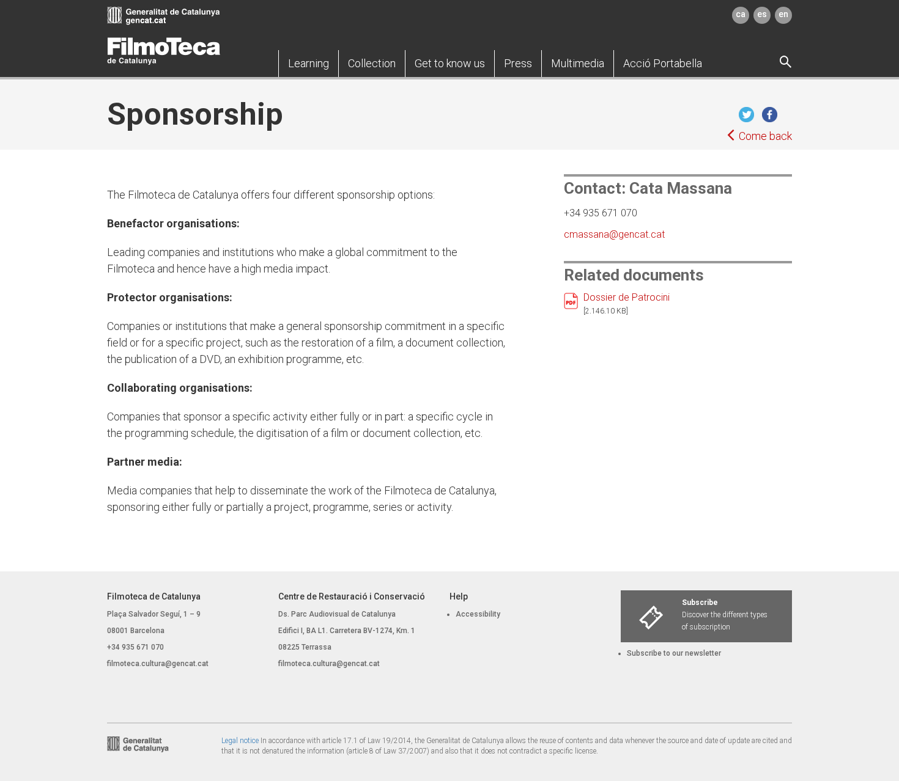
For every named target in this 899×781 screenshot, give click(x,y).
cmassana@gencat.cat (614, 234)
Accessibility (478, 614)
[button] (308, 63)
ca (740, 14)
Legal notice (240, 740)
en (783, 14)
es (762, 14)
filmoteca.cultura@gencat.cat (158, 663)
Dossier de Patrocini (626, 297)
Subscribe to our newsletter (674, 653)
